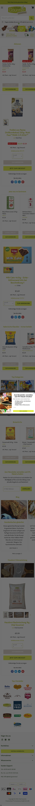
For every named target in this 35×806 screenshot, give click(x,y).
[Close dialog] (34, 393)
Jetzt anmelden (23, 411)
